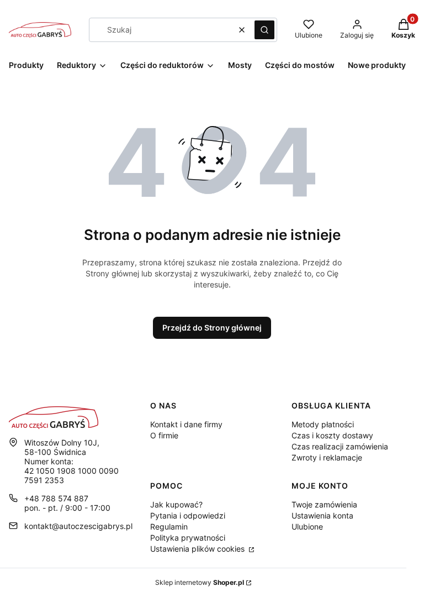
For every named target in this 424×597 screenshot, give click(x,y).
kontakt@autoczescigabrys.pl (78, 526)
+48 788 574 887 (56, 498)
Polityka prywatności (187, 537)
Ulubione (307, 526)
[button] (264, 29)
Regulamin (169, 526)
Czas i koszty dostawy (332, 435)
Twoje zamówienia (324, 504)
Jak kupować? (176, 504)
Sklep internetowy (199, 582)
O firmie (164, 435)
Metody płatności (323, 424)
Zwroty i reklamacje (327, 457)
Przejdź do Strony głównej (212, 327)
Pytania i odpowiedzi (187, 515)
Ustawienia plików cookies (198, 548)
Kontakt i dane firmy (186, 424)
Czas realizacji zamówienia (340, 446)
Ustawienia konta (322, 515)
